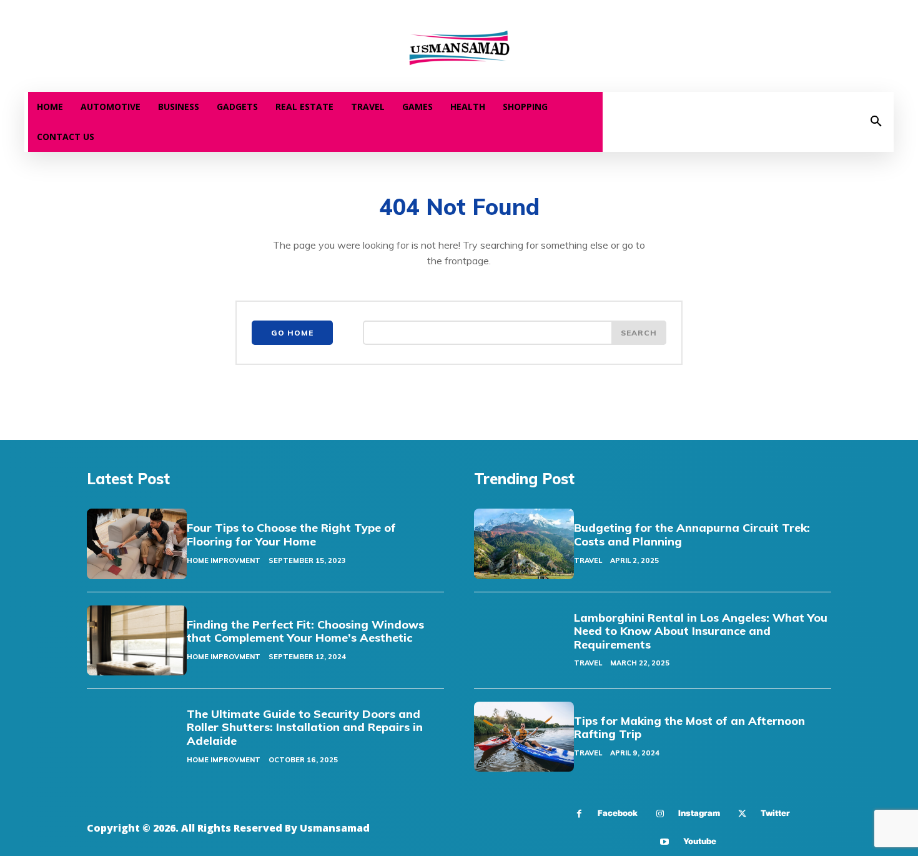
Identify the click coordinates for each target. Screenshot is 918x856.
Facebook (618, 813)
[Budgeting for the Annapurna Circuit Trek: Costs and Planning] (524, 544)
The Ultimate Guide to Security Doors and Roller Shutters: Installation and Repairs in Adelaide (305, 727)
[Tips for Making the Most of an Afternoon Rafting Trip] (524, 737)
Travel (588, 560)
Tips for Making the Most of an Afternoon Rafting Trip (689, 728)
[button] (876, 122)
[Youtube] (665, 842)
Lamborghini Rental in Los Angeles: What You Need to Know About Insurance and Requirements (700, 631)
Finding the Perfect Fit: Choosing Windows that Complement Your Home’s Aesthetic (305, 631)
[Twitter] (742, 814)
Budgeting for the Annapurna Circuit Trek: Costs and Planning (692, 534)
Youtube (699, 841)
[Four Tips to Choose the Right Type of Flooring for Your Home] (137, 544)
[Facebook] (579, 814)
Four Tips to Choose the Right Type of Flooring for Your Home (291, 534)
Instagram (699, 813)
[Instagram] (660, 814)
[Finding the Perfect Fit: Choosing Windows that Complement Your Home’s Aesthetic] (137, 640)
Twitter (775, 813)
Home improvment (223, 560)
